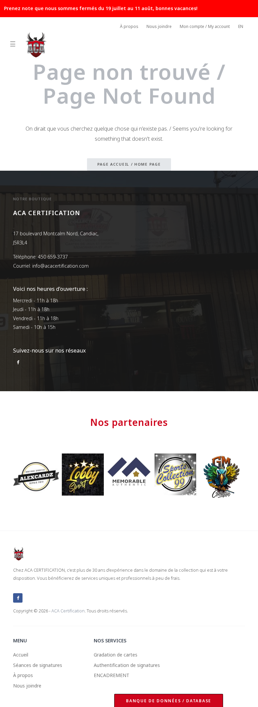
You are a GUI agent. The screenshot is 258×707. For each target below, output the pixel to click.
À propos (129, 26)
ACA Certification (68, 611)
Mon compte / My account (205, 26)
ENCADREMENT (111, 675)
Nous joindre (159, 26)
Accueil (20, 654)
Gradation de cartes (115, 654)
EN (240, 26)
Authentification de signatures (127, 665)
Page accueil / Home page (129, 164)
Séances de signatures (37, 665)
